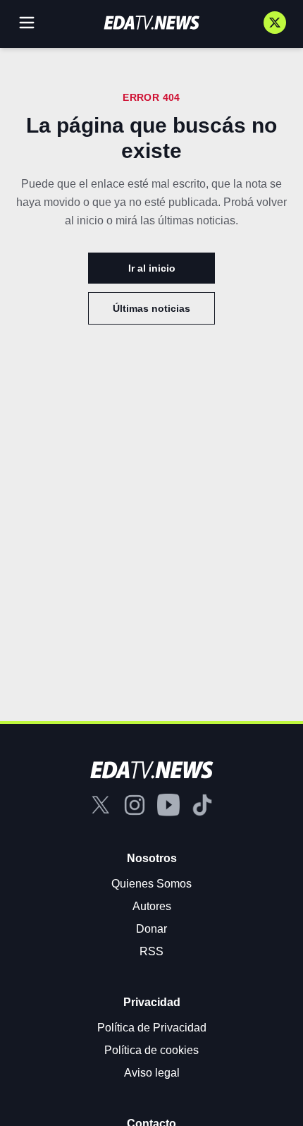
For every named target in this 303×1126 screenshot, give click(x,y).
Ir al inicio (151, 268)
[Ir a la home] (151, 22)
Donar (151, 929)
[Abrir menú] (26, 22)
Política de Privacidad (151, 1028)
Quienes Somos (151, 884)
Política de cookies (151, 1050)
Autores (151, 906)
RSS (151, 951)
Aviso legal (152, 1073)
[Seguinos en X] (275, 22)
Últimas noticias (151, 308)
